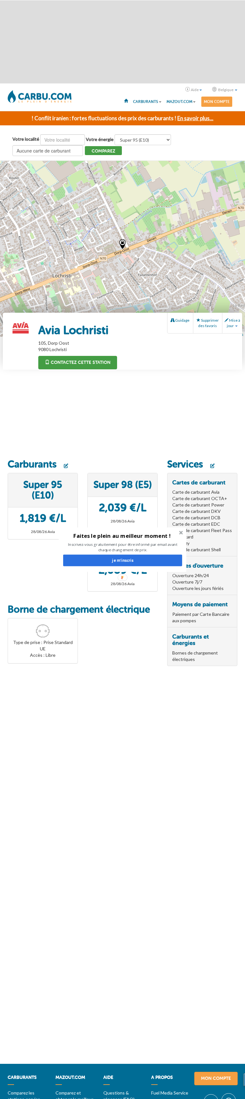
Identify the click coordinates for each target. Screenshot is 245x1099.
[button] (122, 536)
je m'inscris (122, 560)
